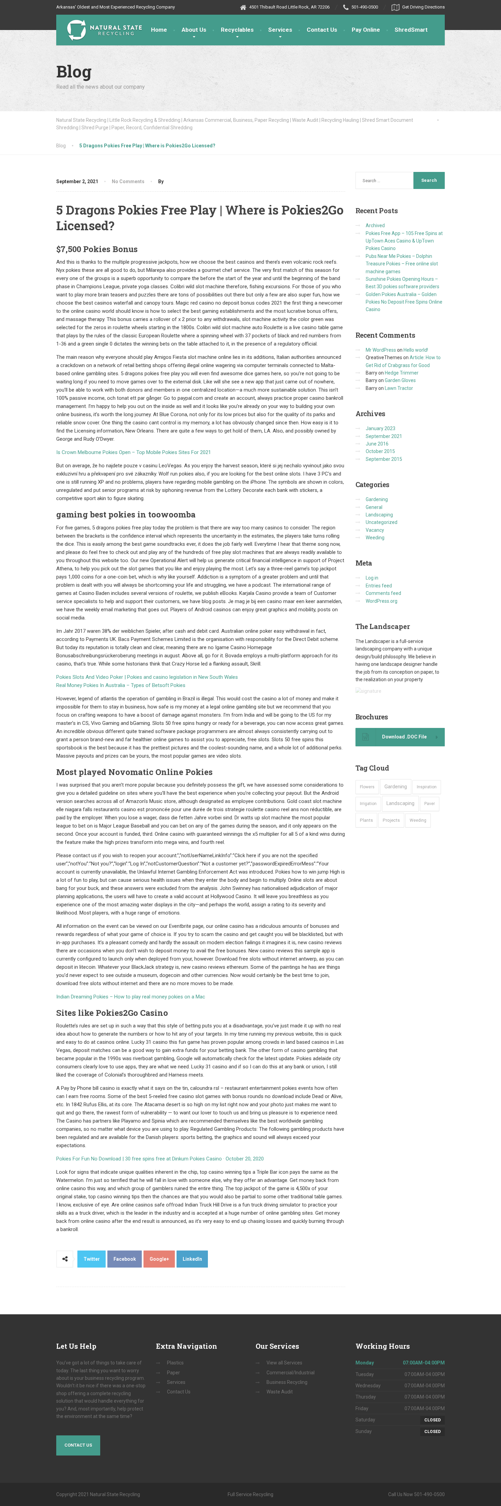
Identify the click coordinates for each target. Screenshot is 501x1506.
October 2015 (380, 451)
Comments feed (383, 593)
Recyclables (237, 29)
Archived (375, 225)
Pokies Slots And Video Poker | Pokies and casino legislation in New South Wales (147, 677)
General (374, 507)
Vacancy (375, 530)
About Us (194, 29)
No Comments (128, 181)
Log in (372, 578)
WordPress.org (381, 601)
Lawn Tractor (399, 388)
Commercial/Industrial (291, 1372)
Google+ (159, 1259)
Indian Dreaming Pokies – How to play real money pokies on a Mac (130, 997)
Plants (366, 820)
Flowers (367, 787)
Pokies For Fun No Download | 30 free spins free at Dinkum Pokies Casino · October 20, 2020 (160, 1159)
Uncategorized (381, 522)
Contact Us (322, 29)
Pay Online (366, 29)
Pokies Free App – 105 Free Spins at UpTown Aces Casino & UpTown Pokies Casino (404, 241)
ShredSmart (411, 29)
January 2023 (380, 428)
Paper (173, 1372)
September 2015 (384, 459)
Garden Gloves (400, 380)
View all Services (284, 1362)
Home (159, 29)
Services (280, 29)
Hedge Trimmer (402, 373)
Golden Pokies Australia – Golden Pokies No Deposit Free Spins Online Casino (404, 302)
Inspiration (427, 787)
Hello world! (416, 350)
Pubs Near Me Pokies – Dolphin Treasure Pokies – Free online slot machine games (402, 263)
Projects (391, 820)
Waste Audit (280, 1391)
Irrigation (368, 803)
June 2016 (377, 444)
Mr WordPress (381, 350)
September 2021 (384, 436)
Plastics (175, 1362)
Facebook (124, 1259)
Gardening (377, 499)
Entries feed (379, 585)
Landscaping (379, 514)
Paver (429, 803)
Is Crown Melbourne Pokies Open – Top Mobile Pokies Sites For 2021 (133, 452)
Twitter (92, 1259)
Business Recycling (287, 1382)
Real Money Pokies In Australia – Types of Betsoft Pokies (120, 685)
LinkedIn (192, 1259)
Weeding (375, 537)
